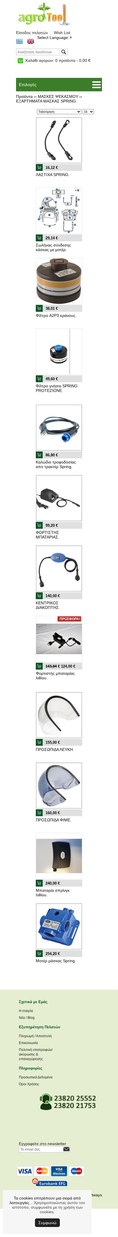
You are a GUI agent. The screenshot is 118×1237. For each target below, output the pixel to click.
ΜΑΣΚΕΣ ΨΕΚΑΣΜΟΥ (58, 96)
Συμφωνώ (47, 1222)
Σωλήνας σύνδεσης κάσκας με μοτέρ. (53, 247)
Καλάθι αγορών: (58, 60)
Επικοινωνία (28, 1043)
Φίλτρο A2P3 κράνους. (56, 315)
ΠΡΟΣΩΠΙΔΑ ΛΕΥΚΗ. (55, 749)
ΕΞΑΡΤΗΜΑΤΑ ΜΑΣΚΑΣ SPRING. (46, 101)
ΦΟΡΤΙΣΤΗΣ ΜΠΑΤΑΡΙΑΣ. (47, 534)
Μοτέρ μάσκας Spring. (56, 960)
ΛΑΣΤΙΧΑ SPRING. (53, 174)
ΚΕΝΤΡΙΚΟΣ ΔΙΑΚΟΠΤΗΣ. (48, 605)
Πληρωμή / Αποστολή (35, 1036)
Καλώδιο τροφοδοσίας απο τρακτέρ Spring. (56, 464)
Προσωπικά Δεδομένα (35, 1077)
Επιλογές (27, 84)
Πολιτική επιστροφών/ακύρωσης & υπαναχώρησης (35, 1054)
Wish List (62, 32)
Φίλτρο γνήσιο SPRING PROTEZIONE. (57, 388)
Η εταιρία (26, 1011)
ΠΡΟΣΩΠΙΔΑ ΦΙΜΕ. (53, 820)
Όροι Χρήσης (29, 1084)
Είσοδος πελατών (32, 32)
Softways (94, 1195)
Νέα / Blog (27, 1018)
